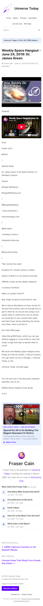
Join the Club (17, 24)
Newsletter (32, 18)
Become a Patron (10, 588)
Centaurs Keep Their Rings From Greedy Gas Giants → (21, 561)
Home (8, 18)
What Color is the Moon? (18, 524)
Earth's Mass (13, 508)
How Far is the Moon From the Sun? (23, 516)
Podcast (23, 18)
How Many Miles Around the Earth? (23, 492)
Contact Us (15, 594)
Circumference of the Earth (19, 500)
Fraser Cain (8, 63)
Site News (6, 66)
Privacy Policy (26, 594)
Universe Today (26, 8)
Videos (15, 18)
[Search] (39, 30)
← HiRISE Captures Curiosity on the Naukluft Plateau (19, 548)
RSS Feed (27, 24)
